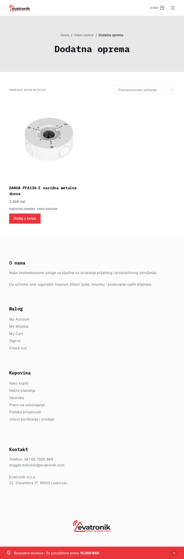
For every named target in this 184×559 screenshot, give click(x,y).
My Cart (16, 333)
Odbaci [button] (174, 553)
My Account (19, 319)
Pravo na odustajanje (27, 405)
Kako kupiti (18, 383)
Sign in (15, 341)
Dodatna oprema (22, 209)
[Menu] (173, 8)
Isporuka (16, 397)
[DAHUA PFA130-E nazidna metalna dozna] (49, 140)
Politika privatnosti (25, 412)
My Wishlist (18, 326)
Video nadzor (47, 209)
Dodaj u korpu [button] (25, 218)
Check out (18, 348)
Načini (15, 390)
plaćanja (28, 390)
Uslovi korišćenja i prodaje (31, 419)
